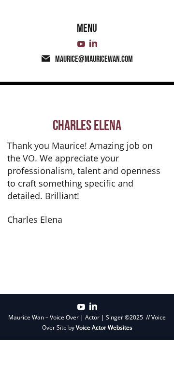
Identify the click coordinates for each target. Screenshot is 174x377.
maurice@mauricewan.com (94, 59)
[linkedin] (93, 44)
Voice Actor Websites (104, 327)
